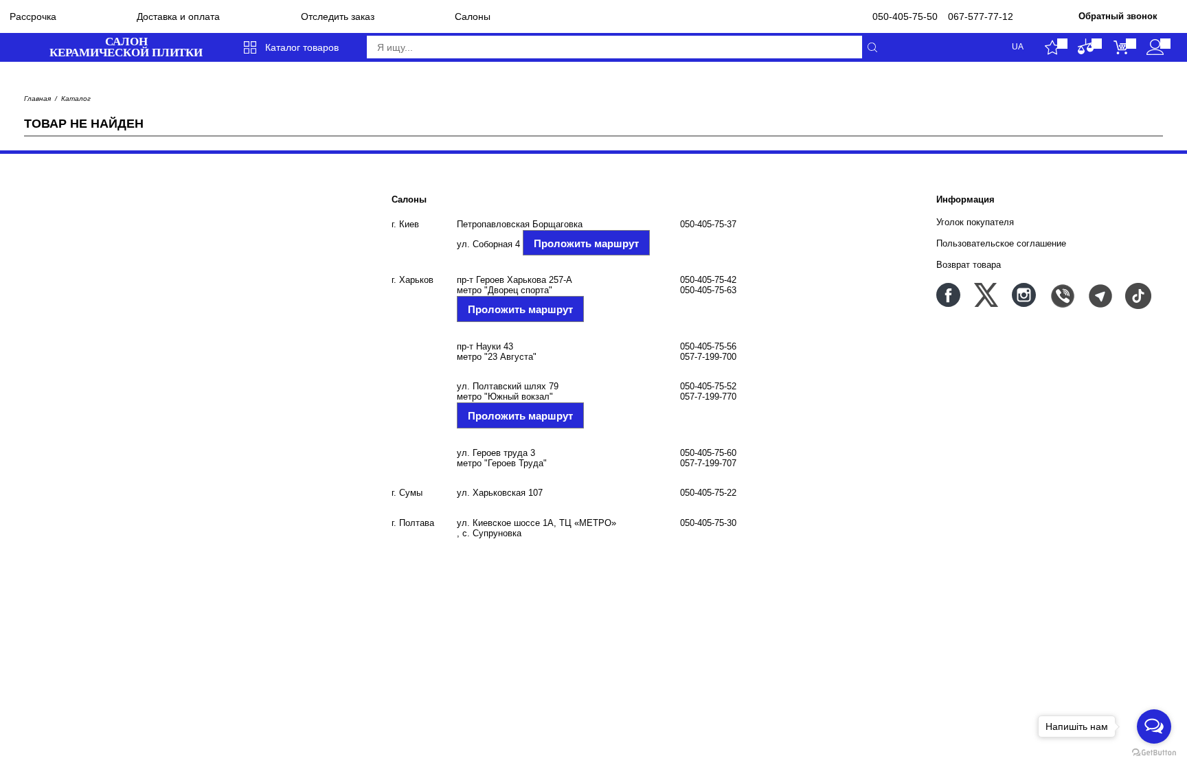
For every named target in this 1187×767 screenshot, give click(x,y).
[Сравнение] (1086, 47)
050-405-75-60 (708, 453)
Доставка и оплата (178, 16)
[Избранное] (1052, 47)
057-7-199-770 (708, 396)
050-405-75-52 (708, 386)
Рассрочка (33, 16)
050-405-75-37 (708, 224)
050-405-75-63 (708, 290)
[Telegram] (1099, 295)
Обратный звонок (1117, 16)
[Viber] (1062, 295)
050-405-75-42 (708, 280)
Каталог (76, 98)
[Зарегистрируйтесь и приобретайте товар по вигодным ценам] (1155, 47)
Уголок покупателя (975, 222)
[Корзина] (1121, 47)
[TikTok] (1137, 295)
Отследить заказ (337, 16)
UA (1018, 47)
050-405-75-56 (708, 346)
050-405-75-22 (708, 493)
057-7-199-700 (708, 357)
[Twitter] (986, 295)
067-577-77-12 (980, 16)
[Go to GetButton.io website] (1154, 752)
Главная (37, 98)
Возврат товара (968, 265)
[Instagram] (1024, 295)
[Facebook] (948, 295)
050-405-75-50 (905, 16)
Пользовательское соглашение (1001, 243)
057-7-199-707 (708, 463)
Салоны (472, 16)
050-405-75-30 (708, 523)
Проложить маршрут (586, 243)
